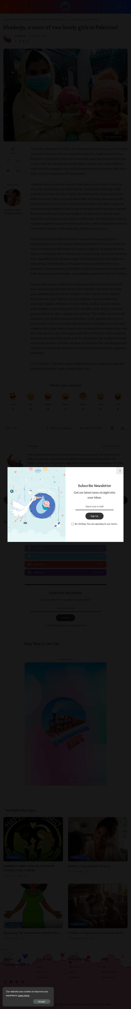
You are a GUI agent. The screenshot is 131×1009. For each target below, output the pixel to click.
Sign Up (94, 516)
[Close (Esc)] (119, 470)
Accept (41, 1001)
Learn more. (24, 995)
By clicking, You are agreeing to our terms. (96, 524)
